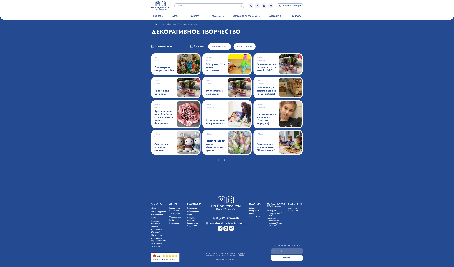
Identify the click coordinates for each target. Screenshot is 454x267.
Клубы (154, 217)
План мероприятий (254, 214)
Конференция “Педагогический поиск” (274, 213)
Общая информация (254, 209)
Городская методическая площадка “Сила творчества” (274, 222)
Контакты (296, 16)
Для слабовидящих (291, 5)
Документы (156, 246)
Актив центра (174, 213)
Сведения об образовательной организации (158, 240)
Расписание (174, 223)
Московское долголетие (293, 209)
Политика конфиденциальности (225, 260)
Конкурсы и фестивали (156, 222)
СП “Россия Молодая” (156, 230)
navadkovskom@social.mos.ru (227, 223)
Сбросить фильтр (244, 46)
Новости (154, 226)
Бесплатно (199, 46)
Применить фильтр (219, 46)
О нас (153, 208)
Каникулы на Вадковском (174, 209)
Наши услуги (156, 235)
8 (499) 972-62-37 (227, 218)
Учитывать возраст (164, 46)
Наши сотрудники (158, 211)
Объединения (157, 214)
